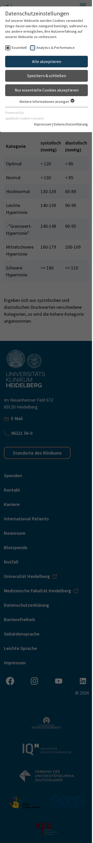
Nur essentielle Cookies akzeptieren (47, 90)
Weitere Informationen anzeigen (44, 101)
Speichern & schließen (46, 75)
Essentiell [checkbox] (19, 47)
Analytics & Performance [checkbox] (55, 47)
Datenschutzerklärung (71, 124)
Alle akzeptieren (46, 61)
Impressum (42, 124)
